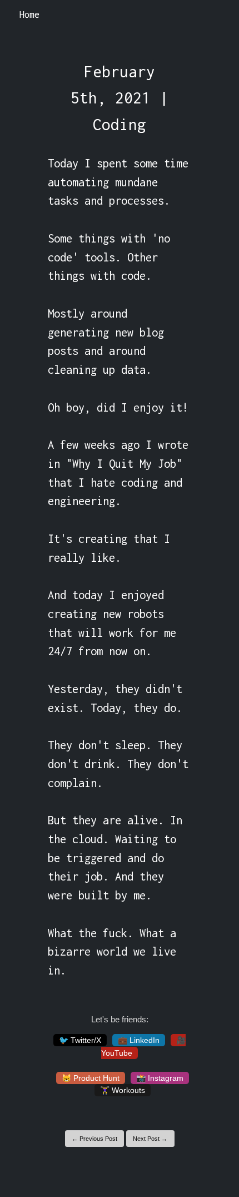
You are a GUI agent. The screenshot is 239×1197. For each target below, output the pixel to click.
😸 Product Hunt (91, 1078)
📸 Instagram (159, 1078)
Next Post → (150, 1138)
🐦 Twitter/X (80, 1040)
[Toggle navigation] (216, 15)
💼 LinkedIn (139, 1040)
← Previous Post (94, 1138)
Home (29, 14)
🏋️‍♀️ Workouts (122, 1090)
